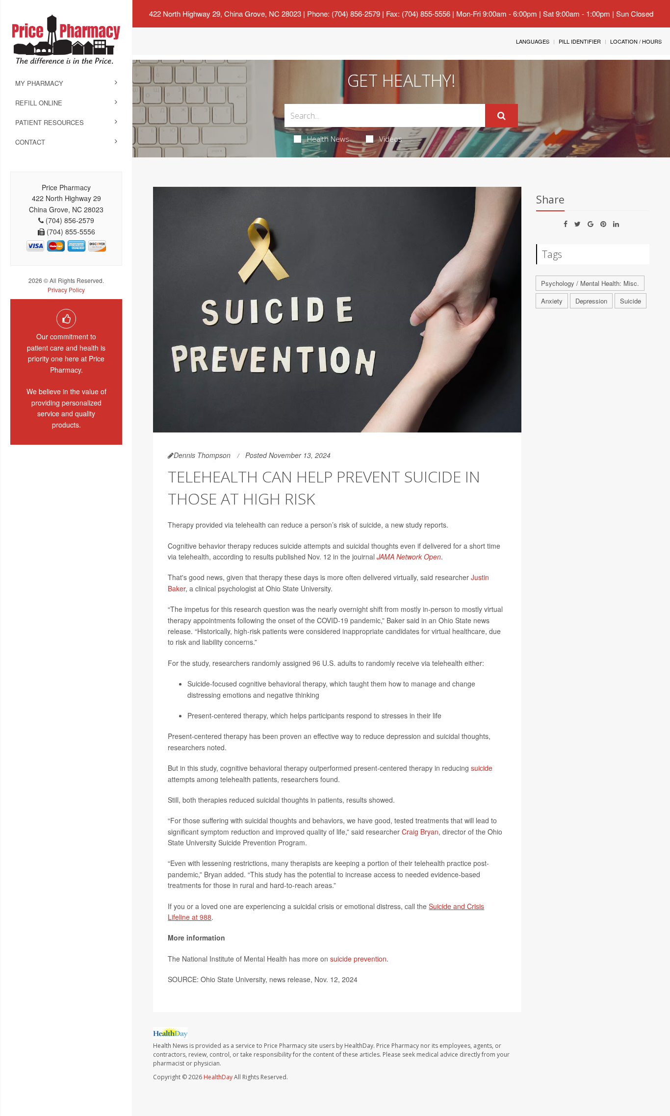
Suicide (630, 300)
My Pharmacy (39, 83)
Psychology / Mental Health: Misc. (590, 283)
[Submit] (501, 115)
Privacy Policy (66, 289)
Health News (328, 139)
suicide (481, 768)
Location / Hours (636, 41)
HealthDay (218, 1077)
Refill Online (38, 102)
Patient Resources (49, 122)
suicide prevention (358, 959)
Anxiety (552, 300)
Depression (591, 300)
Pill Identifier (580, 41)
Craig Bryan (420, 832)
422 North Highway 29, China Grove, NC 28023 (225, 13)
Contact (30, 142)
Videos (390, 139)
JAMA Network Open (409, 556)
